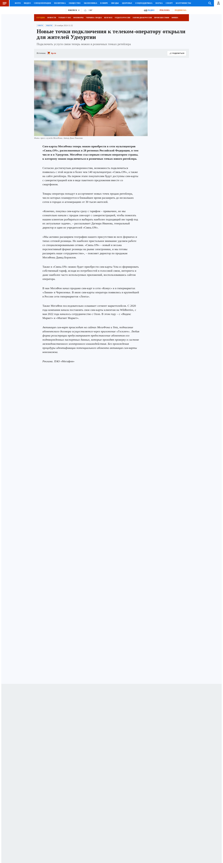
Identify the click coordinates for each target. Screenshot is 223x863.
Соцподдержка (143, 3)
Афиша (174, 18)
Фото (18, 3)
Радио (151, 10)
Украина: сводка (94, 18)
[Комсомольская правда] (49, 10)
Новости (51, 18)
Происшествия (161, 18)
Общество (75, 3)
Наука (159, 3)
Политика (60, 3)
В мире (104, 3)
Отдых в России (122, 18)
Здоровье (127, 3)
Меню (4, 3)
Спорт (169, 3)
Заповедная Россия (142, 18)
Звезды (115, 3)
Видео (27, 3)
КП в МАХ (108, 18)
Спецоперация (42, 3)
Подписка (180, 10)
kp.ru (53, 53)
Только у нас (64, 18)
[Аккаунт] (218, 3)
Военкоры (78, 18)
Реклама (165, 10)
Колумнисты (183, 3)
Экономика (90, 3)
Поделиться (178, 53)
